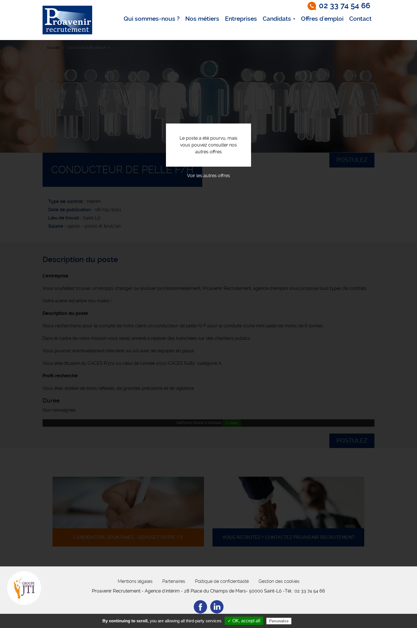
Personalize (278, 621)
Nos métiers (202, 18)
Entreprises (241, 18)
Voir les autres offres (208, 175)
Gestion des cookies (279, 581)
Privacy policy (306, 621)
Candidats (277, 18)
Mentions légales (135, 581)
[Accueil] (67, 20)
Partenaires (173, 581)
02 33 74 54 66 (344, 5)
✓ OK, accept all (244, 620)
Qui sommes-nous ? (152, 18)
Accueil (53, 47)
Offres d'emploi (322, 18)
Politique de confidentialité (222, 581)
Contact (360, 18)
